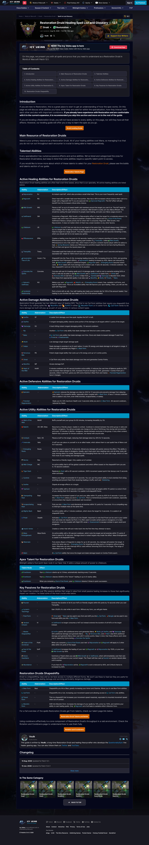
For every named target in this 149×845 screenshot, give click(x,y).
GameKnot (112, 833)
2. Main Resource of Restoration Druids (73, 74)
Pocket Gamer (86, 833)
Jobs (88, 827)
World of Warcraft (30, 16)
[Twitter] (54, 35)
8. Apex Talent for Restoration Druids (72, 85)
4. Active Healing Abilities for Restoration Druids (40, 80)
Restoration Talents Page (74, 172)
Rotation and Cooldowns (74, 729)
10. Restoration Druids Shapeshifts (36, 91)
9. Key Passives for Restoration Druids (107, 85)
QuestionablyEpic (116, 742)
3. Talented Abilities (101, 74)
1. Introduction (29, 74)
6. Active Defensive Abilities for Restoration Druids (110, 80)
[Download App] (24, 2)
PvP (131, 8)
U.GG (52, 833)
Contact (54, 827)
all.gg (48, 833)
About (48, 827)
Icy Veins (22, 827)
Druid (40, 16)
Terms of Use (80, 827)
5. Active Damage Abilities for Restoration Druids (75, 80)
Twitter (64, 745)
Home (21, 16)
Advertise (61, 827)
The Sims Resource (62, 833)
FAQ (67, 827)
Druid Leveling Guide (74, 128)
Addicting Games (75, 833)
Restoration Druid (50, 16)
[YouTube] (51, 35)
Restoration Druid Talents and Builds (74, 716)
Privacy (72, 827)
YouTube (75, 745)
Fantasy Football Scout (100, 833)
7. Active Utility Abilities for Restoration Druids (40, 85)
